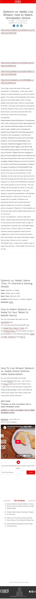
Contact (19, 588)
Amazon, (16, 328)
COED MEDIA (14, 596)
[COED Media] (4, 593)
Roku (5, 337)
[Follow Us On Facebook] (30, 591)
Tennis (7, 422)
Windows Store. (10, 331)
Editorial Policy (19, 595)
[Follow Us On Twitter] (32, 591)
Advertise (19, 591)
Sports (11, 419)
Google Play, (7, 328)
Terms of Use (19, 593)
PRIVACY (22, 582)
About (19, 589)
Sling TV (10, 381)
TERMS (27, 582)
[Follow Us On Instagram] (35, 591)
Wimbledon (13, 422)
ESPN (11, 302)
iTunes (21, 328)
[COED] (18, 1)
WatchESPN (5, 322)
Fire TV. (22, 337)
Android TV (12, 337)
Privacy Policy (19, 592)
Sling (6, 384)
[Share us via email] (21, 26)
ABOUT (11, 582)
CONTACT (16, 582)
